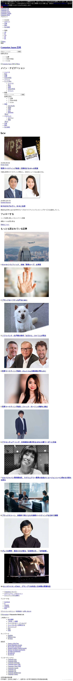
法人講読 (7, 27)
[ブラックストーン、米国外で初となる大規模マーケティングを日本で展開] (26, 512)
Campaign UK (5, 8)
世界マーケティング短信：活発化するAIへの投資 (19, 168)
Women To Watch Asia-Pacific (16, 650)
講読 (5, 25)
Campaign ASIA (5, 12)
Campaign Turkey (13, 674)
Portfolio (10, 635)
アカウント (7, 116)
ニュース (7, 72)
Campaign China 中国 (14, 666)
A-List (8, 61)
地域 (5, 104)
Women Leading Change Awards (17, 648)
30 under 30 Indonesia (14, 651)
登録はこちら (5, 224)
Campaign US (5, 10)
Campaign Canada (6, 13)
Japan (9, 107)
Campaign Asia (12, 659)
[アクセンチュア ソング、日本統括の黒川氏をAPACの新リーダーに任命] (26, 438)
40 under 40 (11, 653)
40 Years (10, 638)
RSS (9, 628)
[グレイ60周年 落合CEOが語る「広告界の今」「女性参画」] (26, 547)
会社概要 (11, 619)
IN (5, 37)
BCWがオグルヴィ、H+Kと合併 (13, 206)
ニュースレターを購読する (16, 625)
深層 (5, 76)
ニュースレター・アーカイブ (17, 623)
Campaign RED (5, 15)
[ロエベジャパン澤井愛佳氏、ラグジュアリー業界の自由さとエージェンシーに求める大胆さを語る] (26, 474)
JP (5, 33)
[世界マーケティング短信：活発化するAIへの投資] (22, 160)
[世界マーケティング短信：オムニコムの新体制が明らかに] (26, 367)
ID (5, 38)
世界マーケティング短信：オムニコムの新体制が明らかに (24, 371)
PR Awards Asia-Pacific (14, 646)
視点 (5, 74)
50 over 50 (11, 654)
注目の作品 (10, 59)
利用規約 (5, 5)
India (9, 111)
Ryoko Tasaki (4, 164)
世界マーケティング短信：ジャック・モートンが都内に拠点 (25, 407)
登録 (9, 119)
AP (5, 32)
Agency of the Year (13, 643)
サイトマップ (12, 627)
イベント (7, 79)
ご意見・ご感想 (13, 621)
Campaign (10, 591)
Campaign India (12, 661)
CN (5, 35)
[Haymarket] (4, 614)
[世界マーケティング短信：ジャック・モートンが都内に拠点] (26, 403)
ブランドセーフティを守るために (14, 300)
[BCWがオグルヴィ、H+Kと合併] (22, 197)
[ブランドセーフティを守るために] (26, 296)
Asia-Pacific (11, 106)
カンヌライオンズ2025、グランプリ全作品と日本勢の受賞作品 (26, 586)
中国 (9, 109)
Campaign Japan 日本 (14, 664)
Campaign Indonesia (13, 662)
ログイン (7, 21)
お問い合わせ (27, 611)
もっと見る (7, 81)
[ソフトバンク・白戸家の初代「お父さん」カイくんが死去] (26, 332)
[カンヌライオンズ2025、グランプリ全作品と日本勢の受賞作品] (26, 583)
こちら (3, 3)
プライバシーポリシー (60, 3)
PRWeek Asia (12, 637)
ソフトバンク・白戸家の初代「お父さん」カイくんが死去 (24, 336)
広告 (5, 23)
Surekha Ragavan (6, 202)
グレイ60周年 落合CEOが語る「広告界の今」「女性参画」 (25, 551)
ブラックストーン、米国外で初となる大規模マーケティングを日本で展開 (30, 515)
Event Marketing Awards (15, 645)
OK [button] (2, 7)
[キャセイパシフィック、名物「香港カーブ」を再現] (26, 261)
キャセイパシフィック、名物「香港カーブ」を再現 (21, 265)
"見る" (6, 114)
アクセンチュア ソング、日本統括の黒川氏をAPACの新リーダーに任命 (29, 442)
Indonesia (10, 112)
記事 (7, 57)
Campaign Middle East (14, 672)
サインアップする (12, 595)
